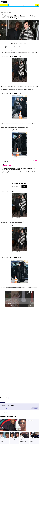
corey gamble (9, 12)
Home (2, 12)
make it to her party (31, 52)
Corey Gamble (7, 52)
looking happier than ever (24, 221)
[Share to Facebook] (10, 47)
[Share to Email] (31, 47)
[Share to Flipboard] (23, 47)
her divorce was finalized (17, 222)
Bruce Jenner (23, 52)
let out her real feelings (9, 89)
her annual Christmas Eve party (17, 287)
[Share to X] (16, 47)
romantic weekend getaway (10, 53)
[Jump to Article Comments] (5, 47)
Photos (5, 12)
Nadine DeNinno (14, 43)
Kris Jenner (13, 50)
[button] (2, 2)
